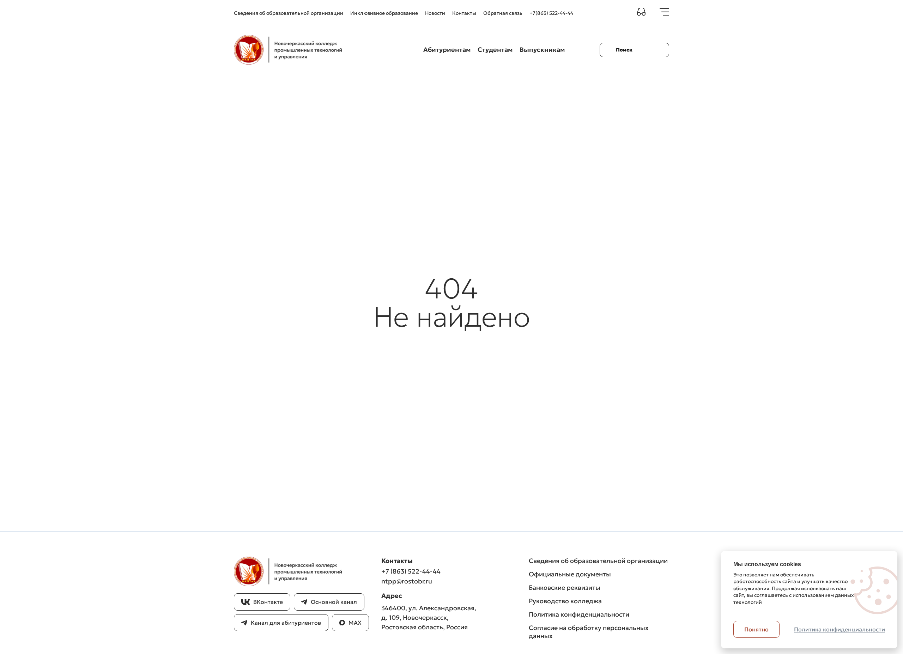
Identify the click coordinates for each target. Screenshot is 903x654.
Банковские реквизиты (564, 587)
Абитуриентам (447, 50)
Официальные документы (570, 574)
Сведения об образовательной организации (288, 13)
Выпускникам (542, 50)
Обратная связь (502, 13)
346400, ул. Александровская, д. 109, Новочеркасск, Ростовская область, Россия (428, 617)
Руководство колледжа (565, 601)
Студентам (495, 50)
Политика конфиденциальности (579, 614)
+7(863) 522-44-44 (551, 13)
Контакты (464, 13)
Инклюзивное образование (384, 13)
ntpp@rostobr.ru (406, 581)
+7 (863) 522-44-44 (411, 571)
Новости (435, 13)
